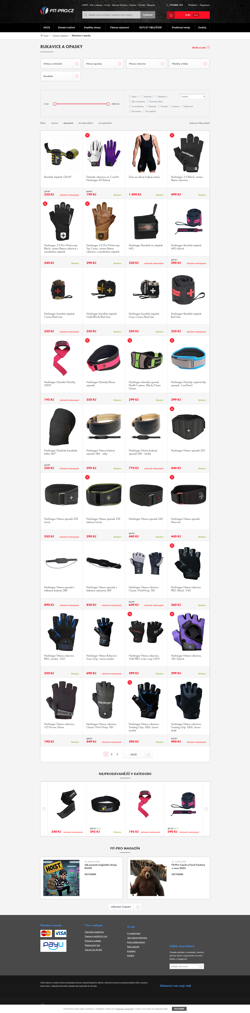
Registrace (205, 5)
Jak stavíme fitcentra (137, 938)
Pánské (164, 106)
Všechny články (121, 906)
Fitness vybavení (119, 27)
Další (133, 754)
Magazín (151, 5)
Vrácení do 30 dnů (93, 950)
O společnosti (133, 933)
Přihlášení (192, 5)
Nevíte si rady (199, 47)
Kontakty (131, 951)
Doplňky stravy (92, 27)
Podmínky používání (124, 1009)
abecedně (68, 123)
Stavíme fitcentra (119, 5)
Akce (135, 96)
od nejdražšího (105, 123)
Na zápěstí (151, 111)
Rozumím (179, 1009)
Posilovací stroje (181, 27)
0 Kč (192, 14)
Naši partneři (133, 946)
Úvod (46, 35)
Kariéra (132, 5)
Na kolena (136, 111)
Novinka (148, 96)
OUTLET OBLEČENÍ (150, 27)
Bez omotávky (138, 101)
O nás (107, 5)
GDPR (85, 5)
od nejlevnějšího (85, 123)
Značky (202, 27)
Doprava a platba (93, 941)
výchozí (54, 123)
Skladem (163, 96)
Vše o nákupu (96, 5)
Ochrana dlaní (156, 101)
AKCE (46, 27)
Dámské (152, 106)
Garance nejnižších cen (96, 936)
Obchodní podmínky (94, 932)
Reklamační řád (92, 945)
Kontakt (141, 5)
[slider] (54, 104)
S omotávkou (138, 106)
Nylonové (188, 106)
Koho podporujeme (136, 942)
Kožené (176, 106)
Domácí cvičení (66, 27)
